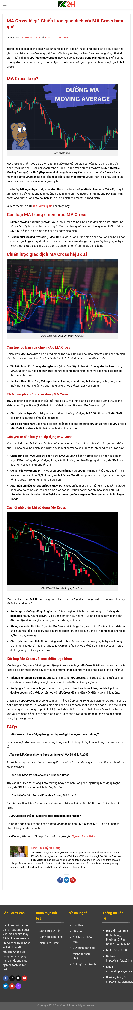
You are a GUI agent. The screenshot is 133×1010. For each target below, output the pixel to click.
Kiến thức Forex (49, 943)
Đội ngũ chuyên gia (84, 964)
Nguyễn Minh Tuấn (83, 836)
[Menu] (5, 4)
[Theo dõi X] (18, 978)
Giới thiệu (78, 925)
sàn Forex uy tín (42, 206)
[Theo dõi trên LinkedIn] (6, 986)
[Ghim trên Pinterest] (73, 880)
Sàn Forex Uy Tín (49, 930)
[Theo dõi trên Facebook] (6, 978)
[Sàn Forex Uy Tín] (66, 4)
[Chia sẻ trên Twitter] (66, 880)
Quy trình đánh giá (84, 947)
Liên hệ (77, 931)
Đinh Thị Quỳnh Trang (57, 37)
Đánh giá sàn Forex (51, 936)
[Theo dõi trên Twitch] (18, 986)
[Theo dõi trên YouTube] (12, 986)
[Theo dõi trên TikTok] (12, 978)
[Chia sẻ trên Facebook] (60, 880)
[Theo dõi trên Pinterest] (24, 978)
